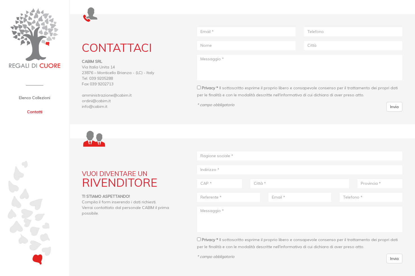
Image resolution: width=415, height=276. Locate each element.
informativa (291, 94)
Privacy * (210, 87)
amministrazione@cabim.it (107, 95)
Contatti (34, 111)
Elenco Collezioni (34, 97)
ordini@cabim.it (96, 100)
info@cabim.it (94, 106)
